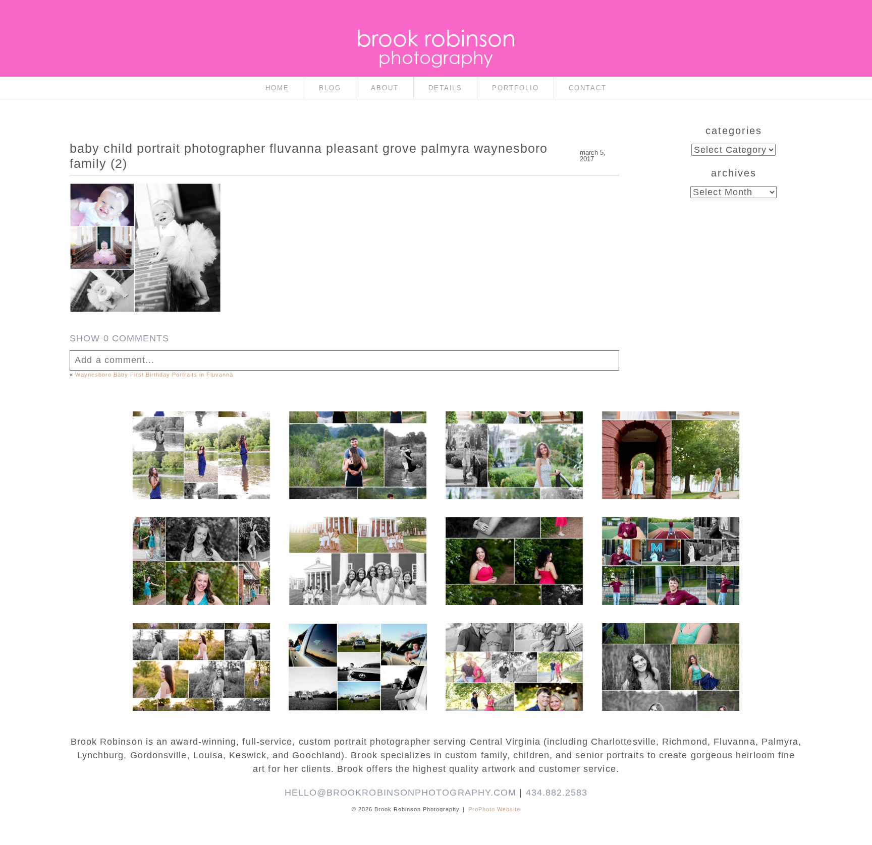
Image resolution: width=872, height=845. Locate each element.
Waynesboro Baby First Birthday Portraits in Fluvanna (154, 375)
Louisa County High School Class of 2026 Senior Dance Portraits (200, 541)
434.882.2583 (557, 793)
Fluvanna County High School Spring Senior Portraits (200, 647)
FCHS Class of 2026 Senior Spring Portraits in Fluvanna (514, 541)
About (385, 88)
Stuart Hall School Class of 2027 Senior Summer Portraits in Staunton (513, 435)
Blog (330, 88)
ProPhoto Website (494, 809)
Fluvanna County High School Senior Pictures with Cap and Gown (357, 647)
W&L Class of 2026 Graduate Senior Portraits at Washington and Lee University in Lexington (670, 445)
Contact (588, 88)
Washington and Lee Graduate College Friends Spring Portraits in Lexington (357, 546)
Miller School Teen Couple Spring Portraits (513, 642)
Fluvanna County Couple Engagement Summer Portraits (357, 435)
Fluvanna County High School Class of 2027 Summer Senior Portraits (200, 435)
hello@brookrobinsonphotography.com (401, 793)
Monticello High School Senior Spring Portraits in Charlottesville (670, 647)
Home (277, 88)
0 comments (119, 338)
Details (445, 88)
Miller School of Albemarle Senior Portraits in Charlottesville (670, 546)
